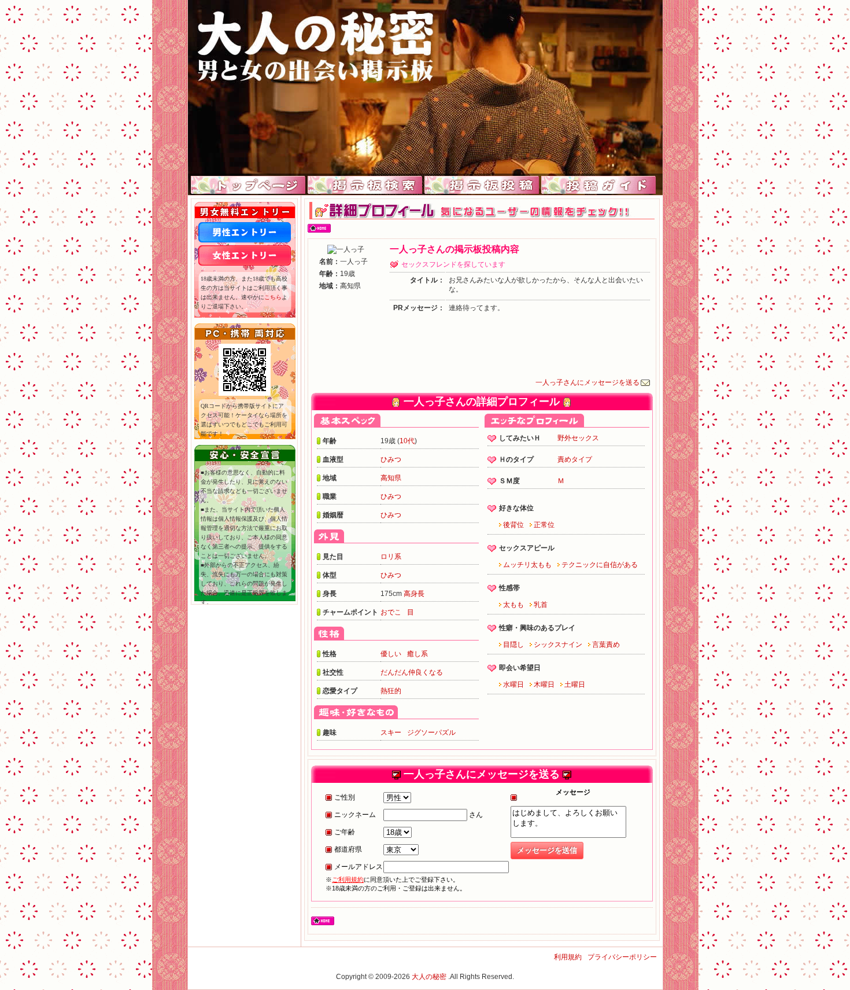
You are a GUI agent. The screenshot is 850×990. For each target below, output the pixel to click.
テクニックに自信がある (599, 565)
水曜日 (513, 684)
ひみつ (390, 459)
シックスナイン (558, 645)
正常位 (544, 525)
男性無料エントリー (244, 232)
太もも (513, 605)
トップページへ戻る (319, 228)
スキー (390, 732)
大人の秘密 (429, 977)
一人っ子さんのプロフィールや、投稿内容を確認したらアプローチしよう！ (425, 87)
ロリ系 (390, 557)
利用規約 (568, 957)
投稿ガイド (599, 185)
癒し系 (417, 654)
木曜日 (544, 684)
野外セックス (578, 438)
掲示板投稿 (482, 185)
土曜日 (574, 684)
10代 (407, 441)
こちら (273, 297)
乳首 (541, 605)
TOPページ (248, 185)
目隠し (513, 645)
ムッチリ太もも (527, 565)
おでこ (390, 612)
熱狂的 (390, 691)
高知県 (390, 478)
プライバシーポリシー (622, 957)
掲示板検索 (365, 185)
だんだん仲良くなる (411, 672)
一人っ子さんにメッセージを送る (587, 382)
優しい (390, 654)
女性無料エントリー (244, 255)
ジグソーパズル (431, 732)
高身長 (414, 594)
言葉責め (606, 645)
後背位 (513, 525)
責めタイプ (574, 459)
